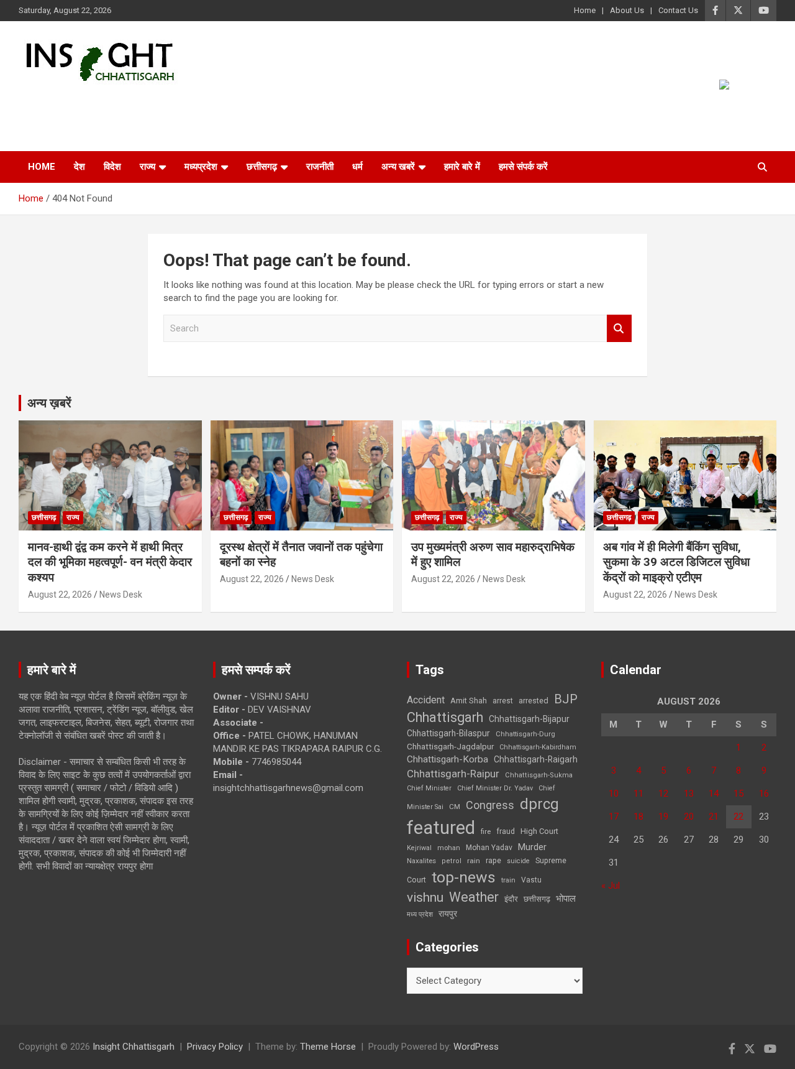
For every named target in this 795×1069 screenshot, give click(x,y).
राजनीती (320, 166)
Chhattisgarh (445, 717)
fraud (505, 831)
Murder (532, 847)
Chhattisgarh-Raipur (453, 773)
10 (614, 793)
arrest (503, 700)
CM (454, 806)
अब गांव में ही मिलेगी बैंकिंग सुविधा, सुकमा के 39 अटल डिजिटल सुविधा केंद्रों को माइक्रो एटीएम (676, 562)
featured (441, 827)
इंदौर (511, 899)
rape (493, 860)
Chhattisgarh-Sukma (539, 775)
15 (738, 793)
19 (663, 816)
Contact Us (678, 10)
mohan (448, 848)
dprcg (539, 804)
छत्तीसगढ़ (262, 166)
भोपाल (566, 898)
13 (689, 793)
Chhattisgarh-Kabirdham (537, 747)
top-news (464, 877)
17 (614, 816)
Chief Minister (429, 788)
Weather (474, 897)
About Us (627, 10)
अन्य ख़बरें (49, 403)
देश (79, 166)
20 (689, 816)
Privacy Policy (215, 1046)
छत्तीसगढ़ (537, 899)
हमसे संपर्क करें (523, 166)
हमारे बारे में (462, 166)
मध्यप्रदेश (200, 166)
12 (663, 793)
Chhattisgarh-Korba (447, 759)
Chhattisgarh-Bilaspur (448, 733)
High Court (539, 831)
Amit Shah (468, 700)
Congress (490, 805)
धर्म (357, 166)
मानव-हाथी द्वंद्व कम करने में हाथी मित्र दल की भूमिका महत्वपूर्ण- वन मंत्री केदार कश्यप (110, 562)
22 (738, 816)
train (508, 880)
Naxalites (421, 860)
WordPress (476, 1046)
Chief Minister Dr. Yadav (495, 788)
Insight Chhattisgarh (131, 103)
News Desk (120, 594)
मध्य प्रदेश (420, 914)
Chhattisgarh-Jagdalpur (450, 746)
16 (764, 793)
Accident (426, 700)
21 (714, 816)
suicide (518, 861)
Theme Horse (328, 1046)
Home (585, 10)
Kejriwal (419, 848)
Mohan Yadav (489, 847)
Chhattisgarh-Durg (525, 733)
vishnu (425, 897)
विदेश (112, 166)
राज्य (147, 166)
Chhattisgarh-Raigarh (536, 759)
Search (619, 329)
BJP (566, 699)
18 (638, 816)
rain (473, 860)
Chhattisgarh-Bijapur (529, 719)
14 (714, 793)
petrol (451, 861)
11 (638, 793)
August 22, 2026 (60, 594)
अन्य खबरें (398, 166)
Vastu (531, 880)
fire (486, 831)
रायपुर (447, 914)
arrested (533, 700)
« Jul (610, 885)
